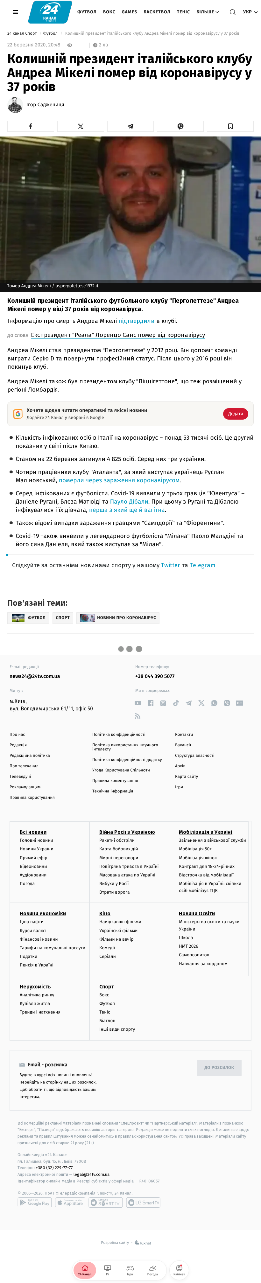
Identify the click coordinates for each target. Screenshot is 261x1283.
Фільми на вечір (116, 939)
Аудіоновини (33, 875)
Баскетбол (157, 12)
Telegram (202, 565)
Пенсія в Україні (36, 965)
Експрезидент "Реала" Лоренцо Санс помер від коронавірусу (118, 334)
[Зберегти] (230, 126)
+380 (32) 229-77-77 (54, 1167)
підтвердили (136, 320)
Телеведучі (20, 777)
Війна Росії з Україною (127, 832)
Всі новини (33, 832)
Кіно (104, 913)
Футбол (87, 12)
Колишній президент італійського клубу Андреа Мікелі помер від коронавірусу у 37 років (152, 33)
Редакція (18, 745)
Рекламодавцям (25, 787)
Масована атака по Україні (127, 875)
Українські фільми (118, 930)
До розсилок (219, 1067)
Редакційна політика (30, 756)
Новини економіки (43, 913)
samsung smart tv (143, 1202)
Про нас (17, 735)
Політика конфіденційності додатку (127, 760)
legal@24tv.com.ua (91, 1174)
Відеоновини (33, 866)
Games (130, 12)
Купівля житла (35, 1003)
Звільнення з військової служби (212, 840)
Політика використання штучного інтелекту (125, 747)
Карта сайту (186, 777)
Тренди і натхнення (40, 1012)
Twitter (170, 565)
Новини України (36, 849)
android (35, 1202)
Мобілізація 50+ (195, 849)
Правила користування (32, 798)
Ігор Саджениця (45, 105)
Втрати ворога (114, 892)
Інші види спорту (117, 1029)
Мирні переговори (118, 858)
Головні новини (36, 840)
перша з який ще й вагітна (127, 510)
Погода (27, 883)
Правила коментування (115, 781)
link (137, 703)
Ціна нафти (32, 921)
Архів (180, 766)
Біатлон (107, 1020)
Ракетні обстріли (117, 840)
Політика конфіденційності (118, 735)
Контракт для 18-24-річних (206, 866)
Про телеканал (24, 766)
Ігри (179, 787)
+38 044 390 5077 (154, 676)
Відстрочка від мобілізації (206, 875)
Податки (28, 956)
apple (70, 1202)
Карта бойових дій (118, 849)
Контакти (184, 735)
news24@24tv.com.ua (35, 676)
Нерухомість (35, 987)
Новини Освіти (197, 913)
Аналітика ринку (37, 995)
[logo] (50, 12)
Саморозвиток (194, 955)
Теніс (183, 12)
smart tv (105, 1202)
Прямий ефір (33, 858)
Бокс (109, 12)
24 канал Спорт (22, 33)
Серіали (107, 956)
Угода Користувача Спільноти (121, 770)
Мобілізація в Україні (205, 832)
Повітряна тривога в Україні (129, 866)
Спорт (106, 987)
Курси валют (33, 930)
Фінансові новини (39, 939)
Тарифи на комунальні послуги (52, 948)
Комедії (107, 948)
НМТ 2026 (188, 946)
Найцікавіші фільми (120, 921)
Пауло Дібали (129, 502)
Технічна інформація (112, 791)
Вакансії (183, 745)
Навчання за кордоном (203, 963)
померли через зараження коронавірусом (119, 480)
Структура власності (195, 756)
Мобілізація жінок (198, 858)
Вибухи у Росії (114, 883)
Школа (186, 937)
